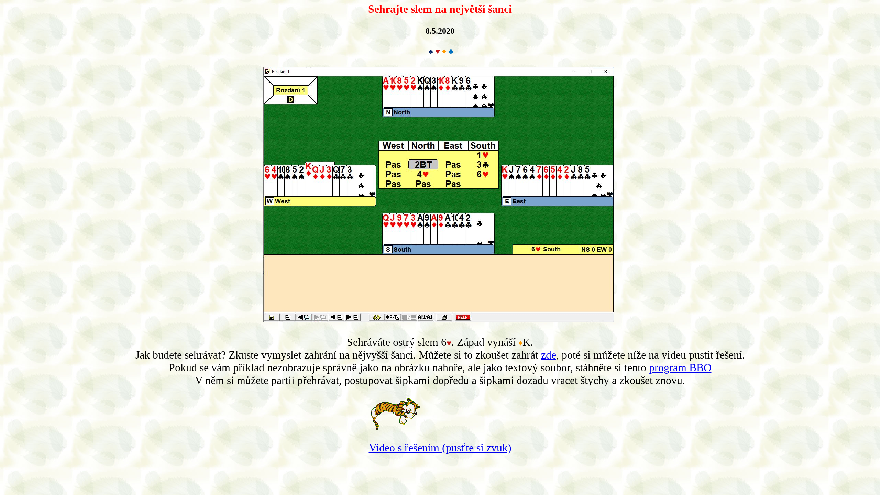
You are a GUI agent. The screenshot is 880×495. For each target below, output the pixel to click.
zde (548, 355)
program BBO (680, 367)
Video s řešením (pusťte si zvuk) (440, 447)
